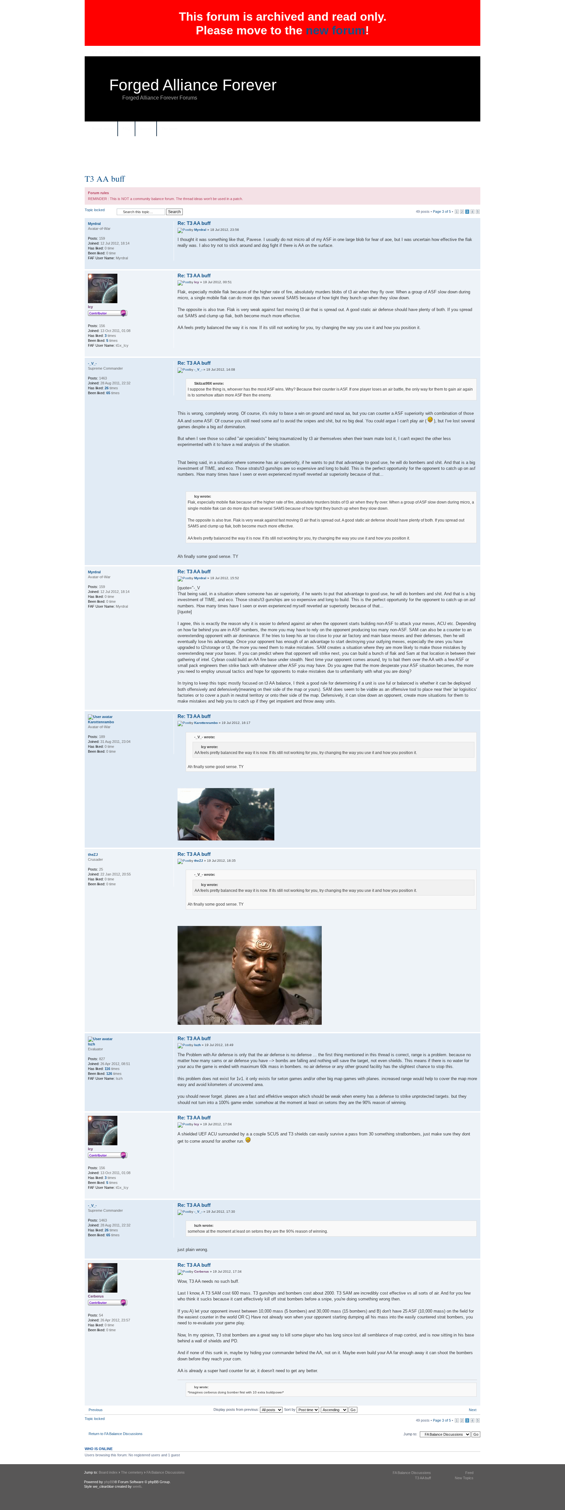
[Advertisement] (282, 157)
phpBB (109, 1482)
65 (108, 393)
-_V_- (198, 369)
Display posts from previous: (237, 1409)
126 (109, 1074)
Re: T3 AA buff (194, 223)
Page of (442, 211)
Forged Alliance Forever (193, 85)
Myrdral (200, 229)
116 (107, 1069)
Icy (196, 282)
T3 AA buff (105, 178)
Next (472, 1410)
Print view (468, 129)
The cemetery (132, 1472)
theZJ (198, 860)
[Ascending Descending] (339, 1409)
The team (170, 129)
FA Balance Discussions (165, 1472)
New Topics (464, 1478)
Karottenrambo (206, 723)
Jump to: (410, 1434)
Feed (469, 1473)
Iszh (197, 1045)
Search (146, 129)
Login (469, 52)
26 (107, 388)
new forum (335, 30)
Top (475, 265)
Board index (102, 129)
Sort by (290, 1409)
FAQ (126, 129)
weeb (137, 1486)
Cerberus (201, 1271)
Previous (96, 1410)
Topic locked (95, 210)
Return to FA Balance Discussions (116, 1434)
